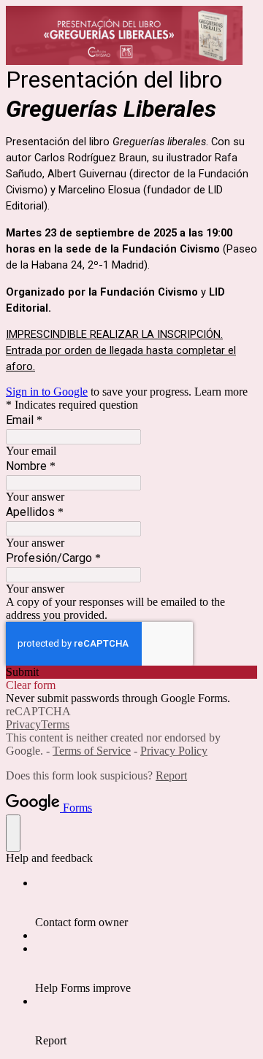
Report (171, 775)
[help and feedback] (13, 833)
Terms (55, 724)
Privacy (23, 724)
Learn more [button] (221, 391)
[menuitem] (146, 903)
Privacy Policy (173, 750)
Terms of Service (92, 750)
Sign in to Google (47, 391)
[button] (131, 672)
